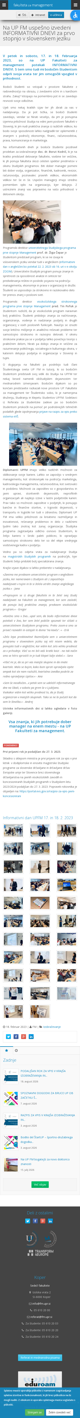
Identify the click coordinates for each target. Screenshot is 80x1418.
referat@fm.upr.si (41, 1317)
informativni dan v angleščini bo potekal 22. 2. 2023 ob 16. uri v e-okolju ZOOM (40, 266)
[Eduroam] (40, 1381)
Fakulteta (33, 5)
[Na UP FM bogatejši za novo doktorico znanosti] (12, 1166)
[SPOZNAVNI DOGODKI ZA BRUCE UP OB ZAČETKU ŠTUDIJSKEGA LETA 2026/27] (12, 1100)
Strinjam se (35, 1412)
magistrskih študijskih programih (29, 556)
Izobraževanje (52, 1027)
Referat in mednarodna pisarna (40, 1357)
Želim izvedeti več (60, 1412)
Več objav (40, 1184)
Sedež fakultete (40, 1285)
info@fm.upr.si (41, 1303)
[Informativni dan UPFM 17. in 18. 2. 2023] (13, 830)
